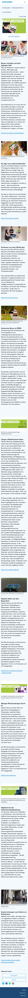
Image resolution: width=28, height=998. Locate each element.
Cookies (24, 990)
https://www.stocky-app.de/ (9, 218)
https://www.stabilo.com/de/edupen (12, 133)
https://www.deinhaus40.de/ (10, 570)
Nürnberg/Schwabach (17, 7)
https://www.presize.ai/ (8, 775)
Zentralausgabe (6, 7)
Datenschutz (23, 993)
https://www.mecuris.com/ (9, 297)
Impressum (23, 995)
